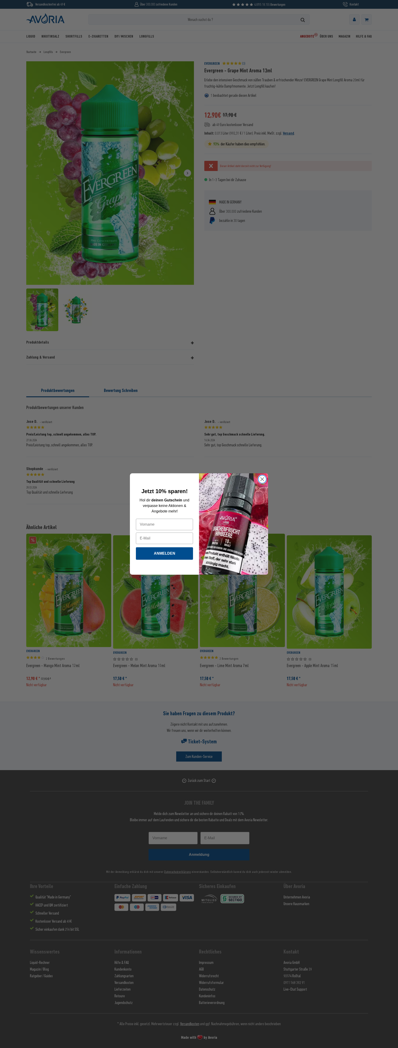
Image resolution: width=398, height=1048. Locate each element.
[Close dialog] (262, 479)
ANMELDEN (164, 553)
